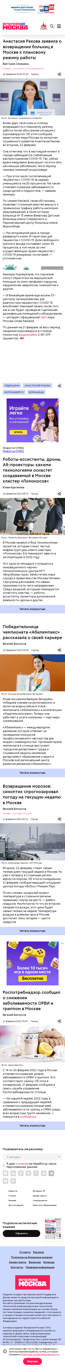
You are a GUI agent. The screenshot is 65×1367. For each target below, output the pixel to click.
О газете (25, 1252)
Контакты (17, 1267)
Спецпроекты (40, 1201)
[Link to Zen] (28, 1173)
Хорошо (32, 1361)
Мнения (12, 1201)
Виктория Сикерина (16, 63)
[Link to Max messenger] (5, 1173)
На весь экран (49, 269)
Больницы (36, 392)
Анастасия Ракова (37, 385)
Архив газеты (40, 1196)
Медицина (12, 385)
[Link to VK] (13, 1173)
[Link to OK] (21, 1173)
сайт (43, 317)
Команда (48, 1262)
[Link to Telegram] (43, 1173)
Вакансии (35, 1262)
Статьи (12, 1196)
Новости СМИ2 (13, 451)
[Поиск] (52, 26)
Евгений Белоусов (14, 643)
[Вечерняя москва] (32, 1282)
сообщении (28, 1117)
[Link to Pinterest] (13, 1181)
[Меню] (59, 26)
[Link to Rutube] (5, 1181)
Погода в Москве (22, 813)
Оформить (21, 1233)
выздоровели (28, 335)
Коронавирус (14, 392)
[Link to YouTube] (36, 1173)
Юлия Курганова (13, 487)
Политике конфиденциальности (40, 1354)
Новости (12, 1191)
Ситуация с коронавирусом (28, 68)
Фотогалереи (15, 1205)
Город (34, 74)
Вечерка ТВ (39, 1191)
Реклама (38, 1252)
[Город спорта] (43, 26)
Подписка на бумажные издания (31, 1257)
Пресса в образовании (45, 1205)
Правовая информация (40, 1267)
